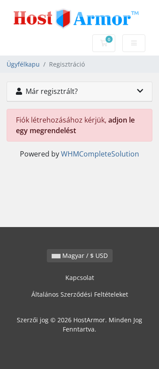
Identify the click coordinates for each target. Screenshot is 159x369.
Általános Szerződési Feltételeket (79, 294)
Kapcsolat (79, 277)
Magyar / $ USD (84, 255)
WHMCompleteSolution (100, 154)
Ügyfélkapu (23, 64)
